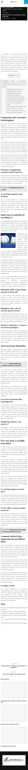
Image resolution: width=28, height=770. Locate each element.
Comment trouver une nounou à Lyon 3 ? (10, 724)
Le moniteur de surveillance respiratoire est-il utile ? (13, 613)
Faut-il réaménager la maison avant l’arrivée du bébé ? (13, 620)
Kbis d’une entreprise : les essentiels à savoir (14, 674)
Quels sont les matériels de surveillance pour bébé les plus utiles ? (14, 608)
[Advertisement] (14, 38)
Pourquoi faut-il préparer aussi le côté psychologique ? (14, 624)
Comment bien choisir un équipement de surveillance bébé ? (14, 616)
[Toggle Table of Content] (17, 75)
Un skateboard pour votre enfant (8, 746)
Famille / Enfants (6, 12)
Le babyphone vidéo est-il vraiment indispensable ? (13, 611)
